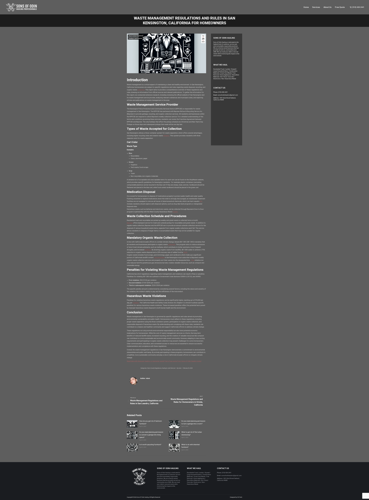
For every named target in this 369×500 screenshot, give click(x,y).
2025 (185, 252)
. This (192, 260)
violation (136, 303)
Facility (175, 212)
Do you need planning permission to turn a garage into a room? (193, 422)
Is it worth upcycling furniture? (150, 444)
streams (166, 136)
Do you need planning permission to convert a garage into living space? (151, 434)
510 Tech (239, 497)
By (179, 368)
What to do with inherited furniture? (190, 446)
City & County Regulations (136, 35)
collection (141, 90)
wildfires (148, 250)
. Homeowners (159, 257)
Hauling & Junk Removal (135, 38)
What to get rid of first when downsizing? (191, 433)
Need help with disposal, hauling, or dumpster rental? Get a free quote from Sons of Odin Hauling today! (164, 361)
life (201, 201)
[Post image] (132, 424)
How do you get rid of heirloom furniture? (150, 422)
